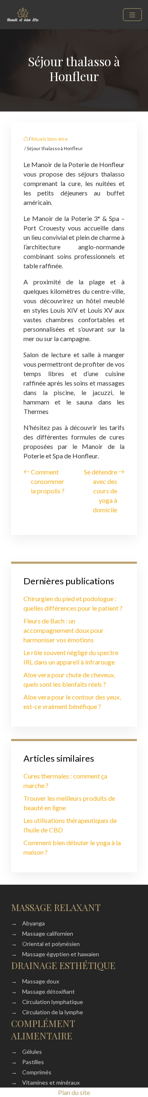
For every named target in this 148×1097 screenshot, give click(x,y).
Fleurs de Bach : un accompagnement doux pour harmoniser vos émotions (63, 630)
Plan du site (74, 1092)
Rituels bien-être (49, 139)
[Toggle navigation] (132, 14)
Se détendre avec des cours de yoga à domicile (100, 491)
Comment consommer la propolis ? (48, 481)
